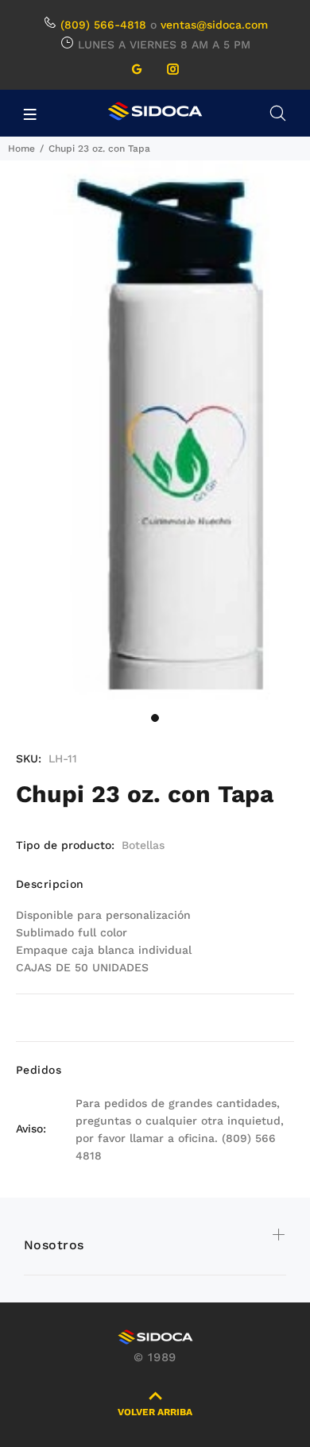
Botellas (143, 845)
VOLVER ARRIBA (155, 1412)
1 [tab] (155, 718)
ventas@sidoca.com (214, 24)
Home (21, 148)
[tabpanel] (155, 432)
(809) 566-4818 (103, 24)
